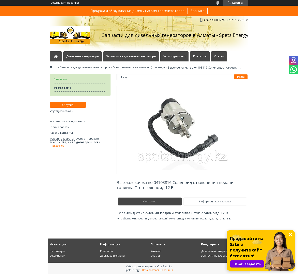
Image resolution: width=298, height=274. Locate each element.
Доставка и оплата (112, 255)
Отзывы (156, 255)
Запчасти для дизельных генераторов (85, 67)
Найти (240, 76)
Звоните (197, 11)
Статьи (219, 56)
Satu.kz (167, 266)
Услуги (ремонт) (174, 56)
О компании (57, 255)
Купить (70, 104)
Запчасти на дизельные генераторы (131, 56)
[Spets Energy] (70, 35)
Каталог (156, 251)
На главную (57, 251)
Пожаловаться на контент (157, 270)
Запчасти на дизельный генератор (224, 255)
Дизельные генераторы (82, 56)
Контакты (200, 56)
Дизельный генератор (215, 251)
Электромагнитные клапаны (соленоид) (139, 67)
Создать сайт (58, 2)
